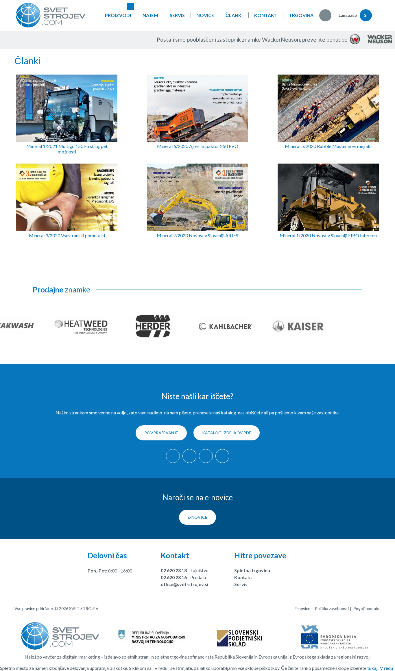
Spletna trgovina (252, 570)
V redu (386, 668)
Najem (150, 15)
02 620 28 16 (174, 577)
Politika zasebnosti (332, 608)
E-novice (197, 517)
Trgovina (301, 15)
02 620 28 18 (174, 570)
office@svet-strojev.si (184, 584)
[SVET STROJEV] (50, 15)
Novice (205, 15)
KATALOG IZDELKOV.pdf (226, 432)
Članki (234, 15)
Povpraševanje (161, 432)
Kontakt (265, 15)
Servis (177, 15)
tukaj (372, 668)
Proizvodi (118, 15)
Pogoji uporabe (367, 608)
